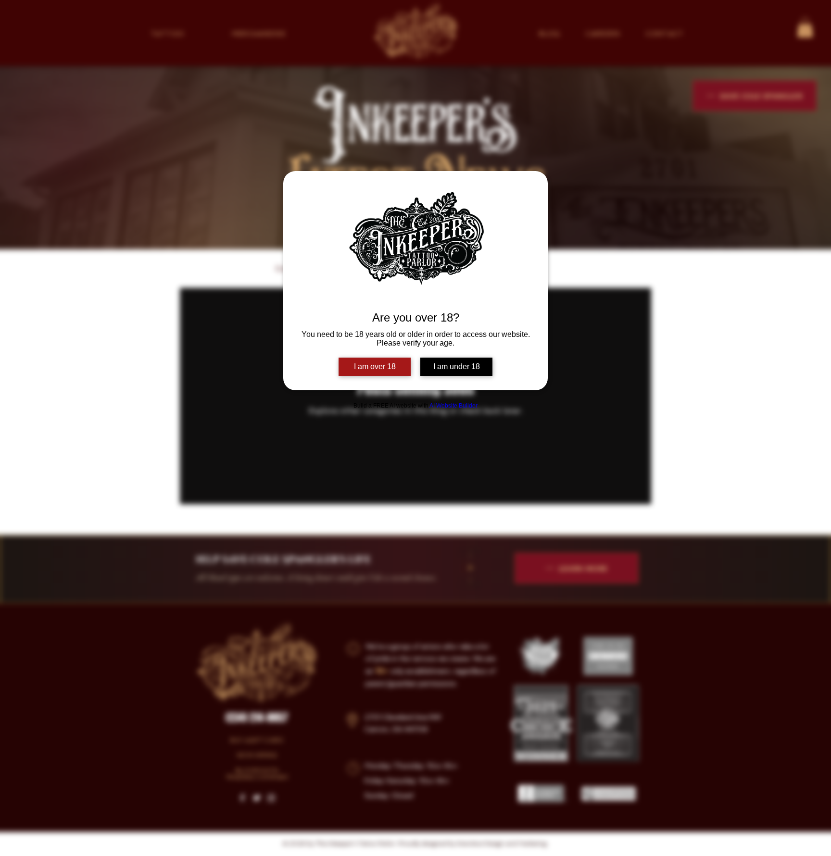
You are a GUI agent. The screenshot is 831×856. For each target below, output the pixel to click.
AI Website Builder (453, 405)
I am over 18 (375, 366)
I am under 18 (456, 366)
